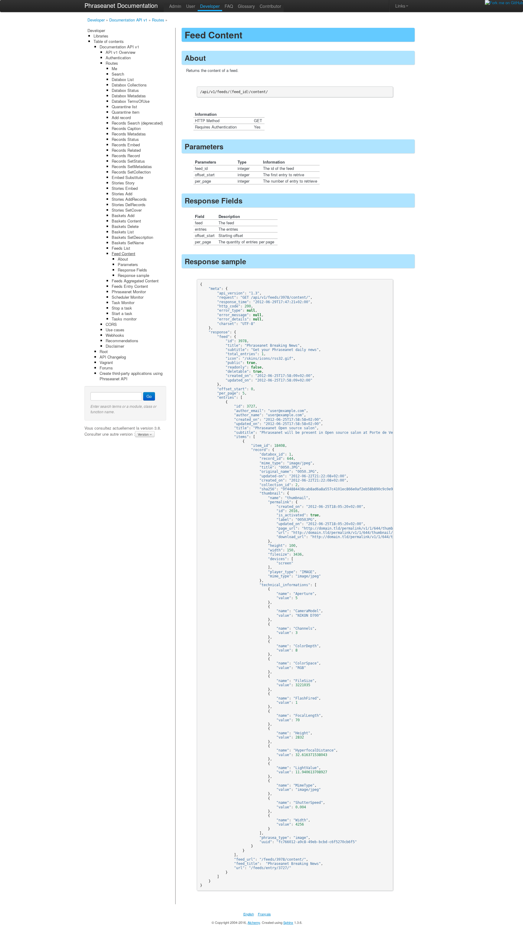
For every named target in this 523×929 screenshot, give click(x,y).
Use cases (115, 330)
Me (114, 68)
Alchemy (254, 922)
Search (118, 74)
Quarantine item (126, 112)
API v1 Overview (120, 52)
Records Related (126, 150)
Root (104, 351)
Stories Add (122, 194)
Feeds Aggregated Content (135, 281)
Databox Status (125, 90)
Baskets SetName (128, 242)
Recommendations (122, 340)
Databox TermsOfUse (131, 101)
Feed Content (123, 253)
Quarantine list (124, 106)
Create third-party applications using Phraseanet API (131, 376)
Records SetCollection (131, 172)
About (123, 259)
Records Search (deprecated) (137, 123)
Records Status (125, 139)
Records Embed (126, 145)
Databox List (123, 79)
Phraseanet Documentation (121, 5)
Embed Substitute (127, 177)
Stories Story (123, 183)
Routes (158, 20)
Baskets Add (123, 215)
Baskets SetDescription (132, 237)
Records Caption (126, 128)
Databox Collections (129, 85)
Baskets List (123, 232)
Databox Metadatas (129, 96)
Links (400, 6)
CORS (111, 324)
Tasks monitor (124, 319)
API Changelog (113, 357)
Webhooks (115, 335)
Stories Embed (125, 188)
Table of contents (109, 41)
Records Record (126, 155)
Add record (121, 117)
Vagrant (106, 362)
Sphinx (288, 922)
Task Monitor (123, 302)
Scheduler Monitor (127, 297)
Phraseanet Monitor (129, 291)
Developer (96, 20)
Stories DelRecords (129, 204)
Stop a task (122, 308)
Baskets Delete (125, 226)
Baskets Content (126, 221)
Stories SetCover (127, 210)
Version (144, 434)
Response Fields (132, 270)
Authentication (118, 57)
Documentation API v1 (128, 20)
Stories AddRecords (129, 199)
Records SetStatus (128, 161)
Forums (106, 368)
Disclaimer (115, 346)
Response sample (133, 275)
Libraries (101, 36)
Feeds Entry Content (130, 286)
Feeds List (121, 248)
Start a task (122, 313)
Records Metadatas (129, 134)
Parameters (128, 264)
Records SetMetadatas (132, 166)
